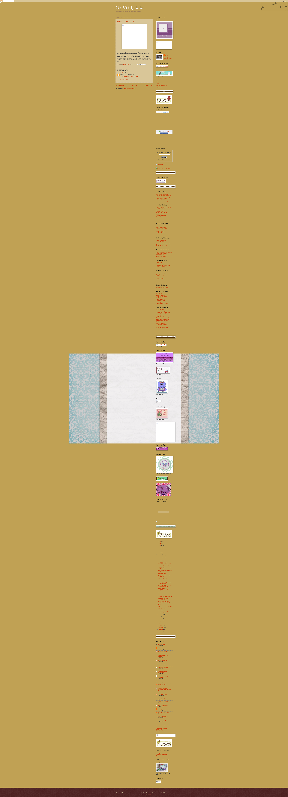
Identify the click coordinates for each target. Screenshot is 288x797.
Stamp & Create (160, 295)
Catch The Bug (160, 278)
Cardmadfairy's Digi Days (163, 312)
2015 (159, 541)
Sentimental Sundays (162, 287)
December (161, 556)
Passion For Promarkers (162, 225)
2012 (159, 548)
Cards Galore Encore (161, 296)
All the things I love (163, 660)
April (160, 623)
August (161, 614)
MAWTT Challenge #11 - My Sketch (164, 611)
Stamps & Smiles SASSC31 (163, 599)
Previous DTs (159, 87)
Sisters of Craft (160, 300)
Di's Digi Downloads (161, 754)
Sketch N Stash (160, 323)
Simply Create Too (161, 266)
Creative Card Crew (161, 228)
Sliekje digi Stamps (163, 667)
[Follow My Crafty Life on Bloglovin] (162, 112)
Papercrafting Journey (162, 320)
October (161, 560)
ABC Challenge (160, 293)
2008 (160, 631)
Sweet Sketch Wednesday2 (163, 197)
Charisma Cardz (160, 328)
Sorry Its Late (162, 573)
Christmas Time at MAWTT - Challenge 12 (165, 595)
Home (134, 85)
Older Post (149, 85)
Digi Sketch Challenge (162, 194)
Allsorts (158, 274)
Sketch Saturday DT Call (165, 606)
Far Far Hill (161, 681)
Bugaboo (158, 755)
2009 (160, 554)
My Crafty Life (129, 7)
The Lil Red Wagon (161, 241)
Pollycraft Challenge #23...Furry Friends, (164, 602)
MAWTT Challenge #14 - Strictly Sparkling (165, 564)
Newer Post (120, 85)
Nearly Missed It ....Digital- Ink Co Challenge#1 (163, 589)
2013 (159, 545)
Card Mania (159, 214)
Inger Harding (161, 663)
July (160, 616)
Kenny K (158, 277)
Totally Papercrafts (161, 321)
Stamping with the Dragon (163, 265)
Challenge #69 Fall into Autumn (164, 567)
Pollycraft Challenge (161, 309)
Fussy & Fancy (160, 263)
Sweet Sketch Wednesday (163, 317)
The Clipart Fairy (162, 694)
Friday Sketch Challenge (162, 198)
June (160, 618)
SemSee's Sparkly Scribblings (162, 672)
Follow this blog (164, 133)
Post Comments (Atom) (129, 88)
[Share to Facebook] (144, 64)
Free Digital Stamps (163, 701)
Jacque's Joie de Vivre (164, 712)
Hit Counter (159, 783)
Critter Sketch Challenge (162, 319)
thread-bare (168, 55)
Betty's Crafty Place (163, 705)
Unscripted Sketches (161, 324)
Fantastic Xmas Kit (125, 21)
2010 (159, 552)
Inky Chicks (159, 230)
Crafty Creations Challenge (163, 245)
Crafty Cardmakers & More (163, 207)
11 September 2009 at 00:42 (129, 76)
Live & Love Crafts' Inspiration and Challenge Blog (164, 689)
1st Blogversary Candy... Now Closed (164, 582)
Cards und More (160, 232)
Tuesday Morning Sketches (163, 195)
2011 (159, 550)
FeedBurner (168, 159)
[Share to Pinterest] (145, 64)
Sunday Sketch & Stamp (162, 326)
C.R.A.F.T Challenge (161, 254)
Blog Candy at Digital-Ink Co (165, 571)
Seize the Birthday (161, 256)
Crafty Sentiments (161, 227)
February (161, 627)
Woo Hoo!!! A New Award (165, 608)
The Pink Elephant (161, 211)
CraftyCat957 (162, 684)
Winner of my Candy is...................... (164, 579)
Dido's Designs (162, 648)
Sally (121, 72)
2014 (159, 543)
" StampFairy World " (163, 698)
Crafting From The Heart (162, 212)
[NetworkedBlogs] (164, 131)
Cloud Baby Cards (162, 716)
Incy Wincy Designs (161, 208)
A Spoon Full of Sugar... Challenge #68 (165, 586)
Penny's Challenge (161, 240)
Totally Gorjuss (160, 275)
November (161, 558)
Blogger (149, 794)
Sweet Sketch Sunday (162, 201)
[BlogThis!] (141, 64)
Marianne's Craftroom (164, 651)
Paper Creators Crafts (162, 303)
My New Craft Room (161, 85)
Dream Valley (159, 216)
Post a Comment (123, 79)
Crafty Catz (159, 262)
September (162, 562)
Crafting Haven (162, 709)
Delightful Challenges (162, 327)
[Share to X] (143, 64)
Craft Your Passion (161, 215)
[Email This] (140, 64)
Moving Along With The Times (164, 252)
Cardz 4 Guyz (160, 231)
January (161, 629)
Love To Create (160, 210)
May (160, 621)
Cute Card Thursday (161, 253)
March (161, 625)
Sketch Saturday (160, 199)
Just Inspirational (160, 302)
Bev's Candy (161, 604)
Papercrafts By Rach (161, 728)
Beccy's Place (161, 644)
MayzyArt (158, 279)
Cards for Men (160, 316)
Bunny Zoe (159, 729)
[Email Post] (137, 64)
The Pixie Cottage (161, 311)
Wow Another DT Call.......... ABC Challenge (165, 576)
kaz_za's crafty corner (164, 720)
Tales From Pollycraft (162, 730)
